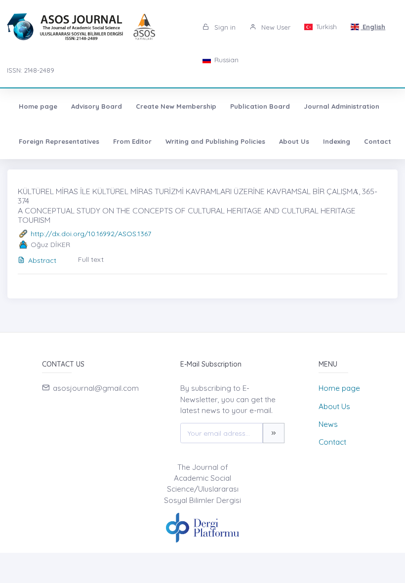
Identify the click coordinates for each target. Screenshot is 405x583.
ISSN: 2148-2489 (30, 70)
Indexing (336, 141)
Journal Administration (341, 106)
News (328, 424)
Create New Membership (176, 106)
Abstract (42, 260)
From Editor (132, 141)
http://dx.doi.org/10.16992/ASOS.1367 (91, 233)
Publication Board (260, 106)
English (373, 27)
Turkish (325, 27)
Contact (377, 141)
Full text (91, 259)
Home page (38, 106)
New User (274, 27)
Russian (225, 60)
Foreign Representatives (59, 141)
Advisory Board (96, 106)
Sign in (224, 27)
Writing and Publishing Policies (215, 141)
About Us (294, 141)
